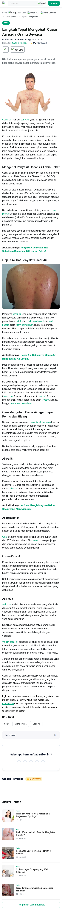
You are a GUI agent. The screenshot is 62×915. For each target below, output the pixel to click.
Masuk (54, 3)
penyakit (25, 119)
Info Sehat (22, 13)
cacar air (16, 314)
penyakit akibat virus (40, 422)
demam (36, 540)
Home (4, 13)
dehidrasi (13, 488)
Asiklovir (6, 604)
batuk (19, 321)
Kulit (37, 13)
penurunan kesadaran (21, 403)
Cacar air (6, 119)
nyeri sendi (38, 321)
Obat (4, 536)
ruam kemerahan (24, 324)
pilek (29, 321)
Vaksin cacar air (10, 641)
